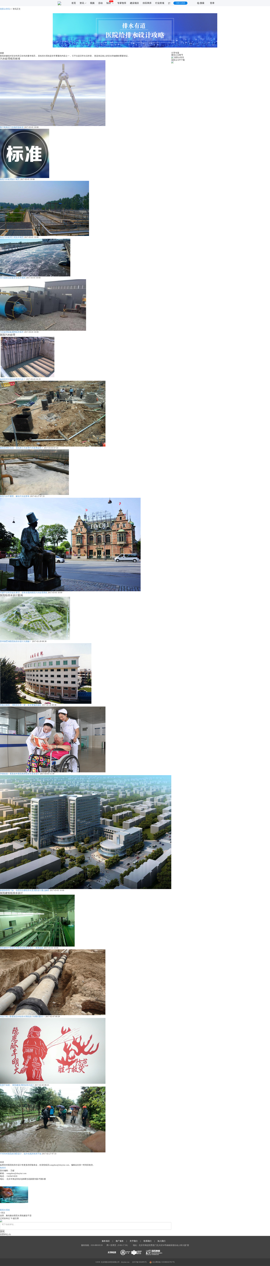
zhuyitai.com (125, 1262)
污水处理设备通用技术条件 (12, 332)
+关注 (2, 1213)
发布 (2, 1231)
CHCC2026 (180, 3)
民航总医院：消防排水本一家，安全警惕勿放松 (20, 705)
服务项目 (106, 1241)
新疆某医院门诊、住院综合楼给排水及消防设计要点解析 (24, 890)
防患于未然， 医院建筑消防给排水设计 (17, 1085)
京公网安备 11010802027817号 (163, 1262)
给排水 (3, 1168)
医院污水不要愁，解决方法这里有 (15, 496)
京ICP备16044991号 (139, 1262)
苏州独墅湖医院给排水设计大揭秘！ (16, 641)
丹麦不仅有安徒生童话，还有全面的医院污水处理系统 (23, 593)
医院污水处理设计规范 (10, 179)
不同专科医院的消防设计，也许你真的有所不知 (20, 1154)
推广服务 (120, 1241)
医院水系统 (5, 1210)
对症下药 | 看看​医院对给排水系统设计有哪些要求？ (22, 1016)
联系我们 (147, 1241)
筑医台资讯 (5, 9)
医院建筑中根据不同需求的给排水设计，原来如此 (21, 948)
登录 (212, 3)
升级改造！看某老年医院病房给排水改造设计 (19, 774)
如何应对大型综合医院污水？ (13, 379)
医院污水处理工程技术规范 (12, 237)
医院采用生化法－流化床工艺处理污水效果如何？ (21, 448)
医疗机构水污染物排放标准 (12, 127)
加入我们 (161, 1241)
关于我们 (134, 1241)
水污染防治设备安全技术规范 (13, 278)
